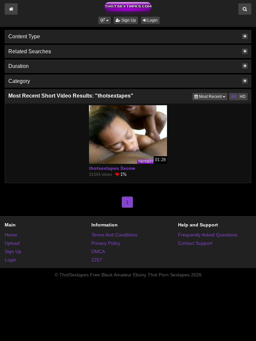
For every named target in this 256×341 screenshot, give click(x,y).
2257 (96, 259)
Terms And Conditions (114, 234)
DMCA (98, 251)
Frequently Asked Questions (207, 234)
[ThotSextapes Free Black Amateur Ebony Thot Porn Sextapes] (128, 8)
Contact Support (195, 243)
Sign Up (128, 20)
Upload (12, 243)
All (233, 96)
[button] (104, 20)
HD (243, 96)
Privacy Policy (105, 243)
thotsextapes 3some (112, 168)
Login (152, 20)
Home (11, 234)
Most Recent (212, 96)
